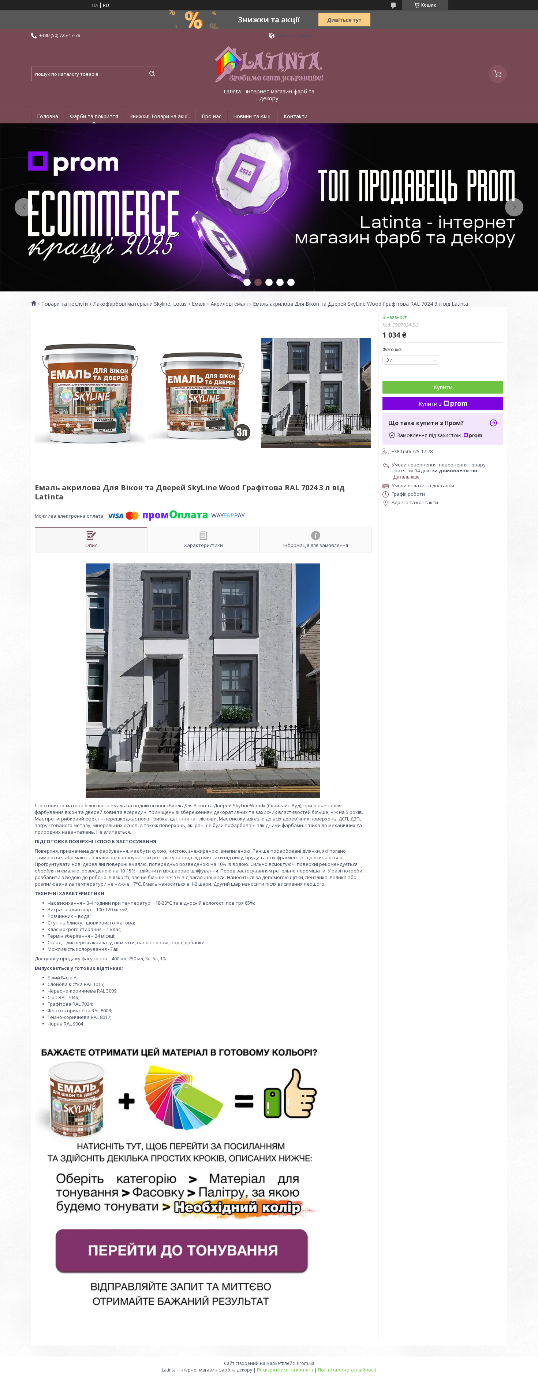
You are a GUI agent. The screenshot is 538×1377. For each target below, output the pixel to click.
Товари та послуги (64, 304)
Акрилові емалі (229, 304)
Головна (47, 116)
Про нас (211, 116)
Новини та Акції (252, 116)
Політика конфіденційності (347, 1370)
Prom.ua (305, 1363)
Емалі (198, 304)
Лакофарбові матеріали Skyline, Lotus (140, 304)
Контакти (295, 116)
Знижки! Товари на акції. (160, 116)
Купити (443, 387)
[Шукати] (152, 74)
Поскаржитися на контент (285, 1370)
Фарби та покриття (94, 116)
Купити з (430, 403)
